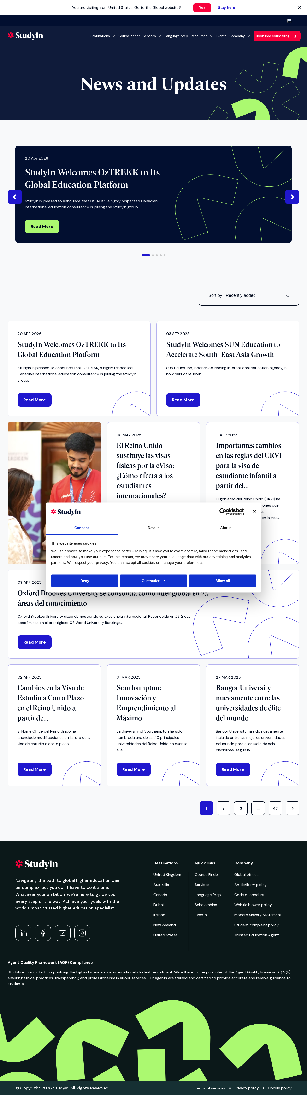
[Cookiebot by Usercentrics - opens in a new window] (223, 511)
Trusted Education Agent (256, 935)
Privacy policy (247, 1087)
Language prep (176, 36)
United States (166, 935)
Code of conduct (249, 894)
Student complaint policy (256, 924)
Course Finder (207, 874)
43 (275, 808)
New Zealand (165, 924)
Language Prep (208, 894)
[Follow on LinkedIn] (23, 933)
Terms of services (210, 1088)
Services (149, 36)
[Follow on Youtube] (63, 933)
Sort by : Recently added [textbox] (232, 295)
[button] (146, 255)
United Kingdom (167, 874)
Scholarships (206, 904)
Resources (199, 36)
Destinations (100, 36)
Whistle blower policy (253, 904)
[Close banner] (254, 511)
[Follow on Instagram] (82, 933)
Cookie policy (280, 1087)
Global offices (246, 874)
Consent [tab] (81, 527)
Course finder (129, 36)
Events (221, 36)
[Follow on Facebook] (43, 933)
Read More (42, 226)
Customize (151, 581)
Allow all (222, 581)
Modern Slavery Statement (258, 914)
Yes (202, 8)
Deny (84, 581)
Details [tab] (153, 527)
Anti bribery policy (250, 884)
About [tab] (225, 527)
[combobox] (249, 295)
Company (237, 36)
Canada (160, 894)
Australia (161, 884)
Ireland (159, 914)
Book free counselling (272, 36)
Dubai (159, 904)
